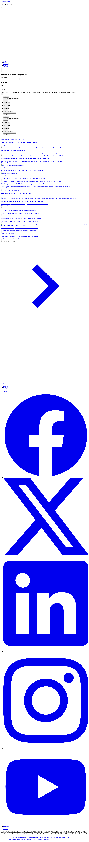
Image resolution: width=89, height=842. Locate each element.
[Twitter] (45, 554)
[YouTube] (45, 824)
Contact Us (5, 829)
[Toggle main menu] (1, 7)
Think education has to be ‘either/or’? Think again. (20, 839)
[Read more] (1, 146)
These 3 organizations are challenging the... (42, 839)
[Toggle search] (1, 69)
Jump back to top (4, 840)
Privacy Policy (6, 826)
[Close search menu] (1, 71)
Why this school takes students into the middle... (39, 837)
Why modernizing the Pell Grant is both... (60, 837)
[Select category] (2, 94)
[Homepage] (44, 58)
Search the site (4, 77)
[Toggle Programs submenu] (8, 64)
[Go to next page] (44, 329)
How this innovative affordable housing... (18, 837)
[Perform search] (19, 79)
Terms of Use (6, 827)
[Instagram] (45, 748)
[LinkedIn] (45, 651)
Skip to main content (5, 1)
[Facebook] (45, 477)
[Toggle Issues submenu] (6, 62)
